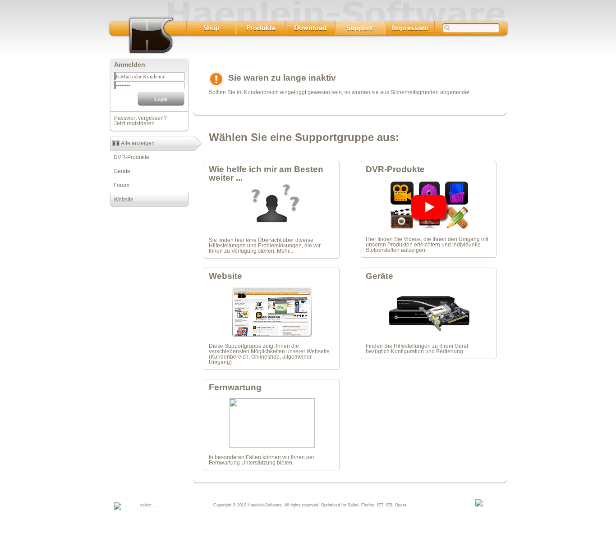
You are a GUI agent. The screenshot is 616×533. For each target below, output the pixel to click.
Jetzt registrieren (134, 123)
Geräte (120, 171)
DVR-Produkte (129, 157)
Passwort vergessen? (140, 118)
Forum (119, 185)
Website (121, 199)
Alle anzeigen (137, 143)
